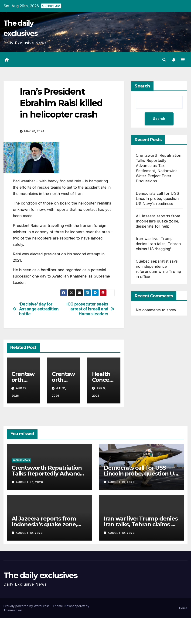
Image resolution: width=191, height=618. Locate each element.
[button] (164, 59)
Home (183, 608)
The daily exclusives (40, 575)
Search (142, 86)
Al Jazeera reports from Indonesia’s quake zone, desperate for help (158, 221)
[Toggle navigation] (183, 60)
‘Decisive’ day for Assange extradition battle (39, 309)
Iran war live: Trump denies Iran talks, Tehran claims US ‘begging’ (158, 243)
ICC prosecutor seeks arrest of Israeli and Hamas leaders (87, 309)
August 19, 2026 (121, 482)
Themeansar (12, 610)
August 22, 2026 (29, 482)
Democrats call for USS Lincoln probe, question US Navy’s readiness (157, 198)
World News (21, 460)
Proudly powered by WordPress (27, 606)
